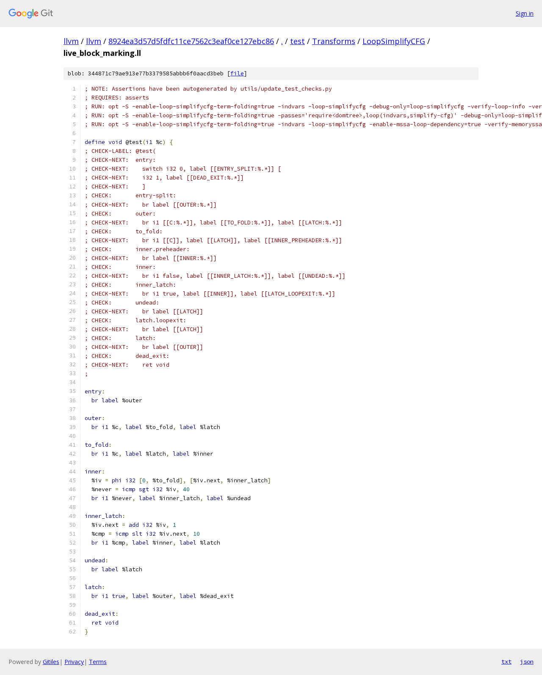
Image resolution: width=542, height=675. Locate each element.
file (237, 73)
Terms (98, 662)
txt (506, 661)
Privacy (74, 662)
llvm (71, 41)
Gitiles (51, 662)
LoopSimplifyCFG (393, 41)
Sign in (525, 13)
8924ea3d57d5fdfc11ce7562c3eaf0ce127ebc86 (191, 41)
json (527, 661)
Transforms (333, 41)
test (297, 41)
